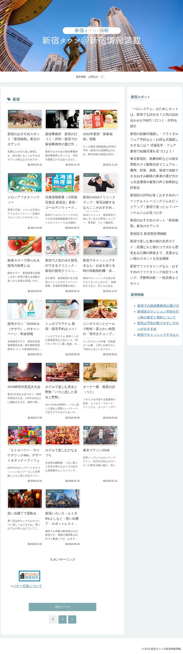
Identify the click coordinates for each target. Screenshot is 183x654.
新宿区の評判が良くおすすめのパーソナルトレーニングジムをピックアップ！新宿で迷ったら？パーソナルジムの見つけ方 (154, 203)
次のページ (62, 607)
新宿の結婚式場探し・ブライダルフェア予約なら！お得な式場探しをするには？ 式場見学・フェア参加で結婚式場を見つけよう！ (154, 142)
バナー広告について (27, 586)
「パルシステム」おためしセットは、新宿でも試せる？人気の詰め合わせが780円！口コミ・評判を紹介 (154, 117)
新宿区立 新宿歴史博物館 (148, 233)
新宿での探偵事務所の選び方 (158, 306)
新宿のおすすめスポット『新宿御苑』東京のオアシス (154, 223)
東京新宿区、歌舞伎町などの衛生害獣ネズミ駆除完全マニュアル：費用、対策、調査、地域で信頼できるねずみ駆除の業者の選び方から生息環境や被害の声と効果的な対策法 (154, 173)
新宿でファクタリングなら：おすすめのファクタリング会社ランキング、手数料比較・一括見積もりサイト (154, 274)
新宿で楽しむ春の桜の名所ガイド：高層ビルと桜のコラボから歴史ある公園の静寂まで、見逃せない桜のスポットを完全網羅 (154, 249)
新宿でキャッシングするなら (158, 335)
